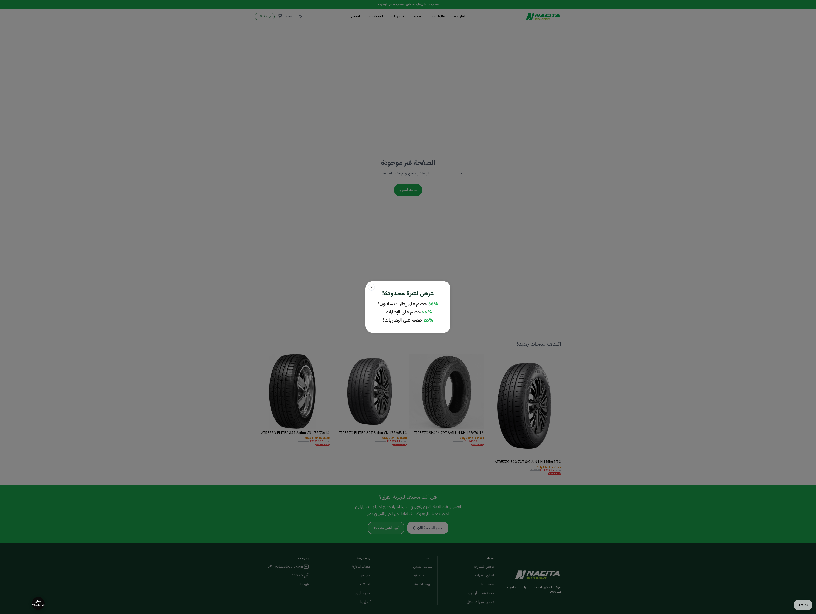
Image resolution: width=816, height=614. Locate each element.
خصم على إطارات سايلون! (408, 304)
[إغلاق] (371, 287)
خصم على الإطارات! (408, 312)
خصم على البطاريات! (408, 320)
